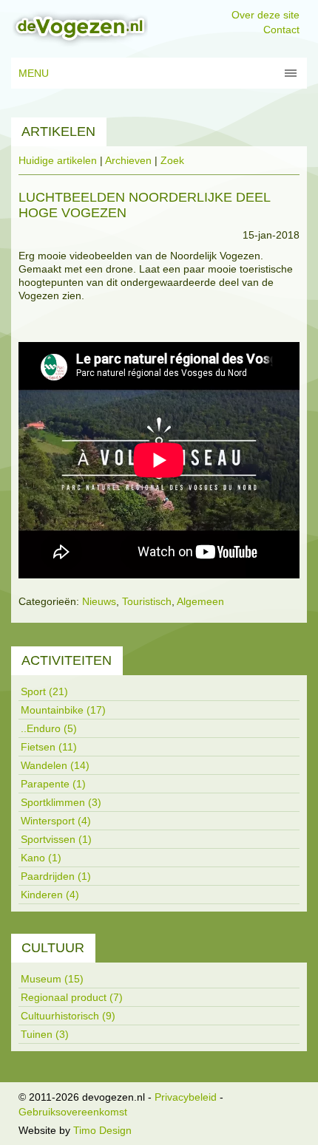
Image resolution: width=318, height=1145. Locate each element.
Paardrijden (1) (56, 876)
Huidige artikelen (57, 160)
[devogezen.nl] (79, 28)
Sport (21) (44, 691)
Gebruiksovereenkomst (72, 1112)
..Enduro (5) (49, 728)
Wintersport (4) (56, 821)
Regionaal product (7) (72, 997)
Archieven (128, 160)
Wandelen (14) (55, 765)
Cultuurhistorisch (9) (68, 1016)
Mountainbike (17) (63, 710)
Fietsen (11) (49, 747)
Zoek (172, 160)
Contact (281, 29)
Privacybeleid (186, 1097)
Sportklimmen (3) (61, 802)
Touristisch (147, 601)
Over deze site (265, 15)
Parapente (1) (53, 784)
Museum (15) (52, 979)
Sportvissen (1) (56, 839)
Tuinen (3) (45, 1034)
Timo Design (102, 1130)
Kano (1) (41, 858)
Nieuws (99, 601)
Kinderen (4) (50, 894)
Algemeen (200, 601)
